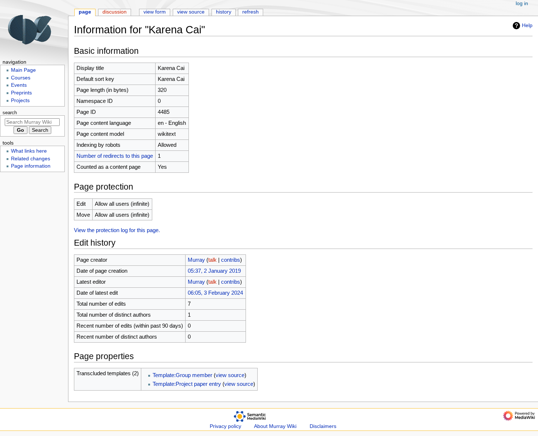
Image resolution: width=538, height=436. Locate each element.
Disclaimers (323, 426)
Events (19, 85)
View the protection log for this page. (117, 230)
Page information (31, 166)
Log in (522, 3)
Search (10, 112)
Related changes (30, 158)
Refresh (250, 12)
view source (230, 375)
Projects (20, 100)
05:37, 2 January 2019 (214, 271)
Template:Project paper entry (187, 384)
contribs (230, 260)
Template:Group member (182, 375)
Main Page (23, 70)
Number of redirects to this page (114, 156)
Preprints (21, 93)
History (223, 12)
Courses (20, 78)
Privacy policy (225, 426)
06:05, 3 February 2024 (215, 293)
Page (85, 12)
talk (212, 260)
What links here (29, 151)
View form (154, 12)
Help (527, 25)
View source (191, 12)
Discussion (114, 12)
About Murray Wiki (275, 426)
